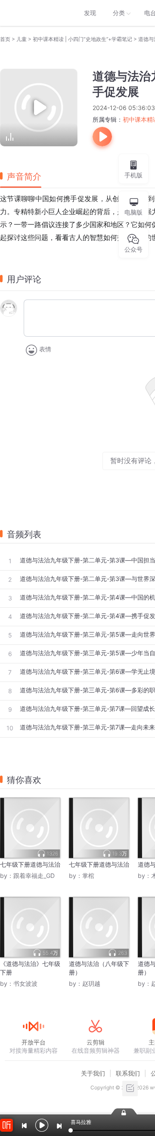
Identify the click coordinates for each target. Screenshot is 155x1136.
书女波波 (25, 983)
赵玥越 (91, 983)
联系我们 (128, 1073)
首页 (5, 39)
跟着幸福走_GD (34, 875)
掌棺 (88, 875)
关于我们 (93, 1073)
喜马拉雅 (33, 13)
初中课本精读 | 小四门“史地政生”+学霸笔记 (82, 39)
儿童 (21, 39)
